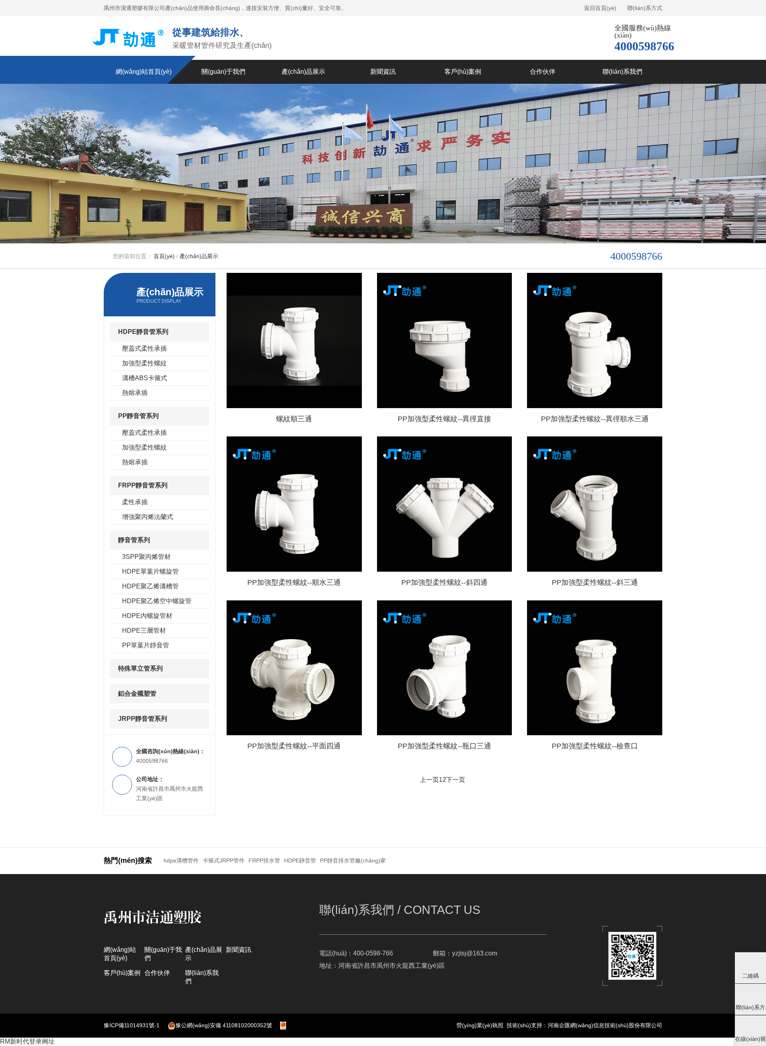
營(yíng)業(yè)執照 (479, 1025)
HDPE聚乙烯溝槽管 (150, 586)
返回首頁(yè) (600, 8)
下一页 (455, 779)
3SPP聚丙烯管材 (146, 556)
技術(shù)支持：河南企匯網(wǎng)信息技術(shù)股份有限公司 (584, 1025)
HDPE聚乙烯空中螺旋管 (157, 601)
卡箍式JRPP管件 (224, 860)
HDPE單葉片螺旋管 (150, 571)
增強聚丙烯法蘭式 (147, 516)
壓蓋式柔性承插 (144, 348)
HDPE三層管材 (144, 630)
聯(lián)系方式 (644, 8)
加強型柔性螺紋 (144, 363)
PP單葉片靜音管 (145, 645)
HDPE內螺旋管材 (147, 615)
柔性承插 (135, 502)
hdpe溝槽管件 (181, 860)
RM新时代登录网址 (27, 1041)
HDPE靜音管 (300, 860)
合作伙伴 (157, 972)
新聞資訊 (238, 949)
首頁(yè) (164, 256)
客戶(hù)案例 (122, 972)
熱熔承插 (135, 392)
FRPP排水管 (264, 860)
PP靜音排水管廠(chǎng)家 (353, 860)
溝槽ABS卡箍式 (144, 378)
